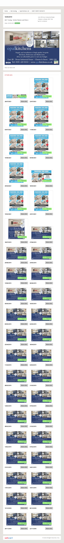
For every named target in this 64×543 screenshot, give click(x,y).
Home (6, 11)
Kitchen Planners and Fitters (20, 20)
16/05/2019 (8, 17)
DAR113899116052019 (38, 11)
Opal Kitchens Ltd (24, 11)
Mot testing (14, 11)
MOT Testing (8, 20)
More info (24, 101)
